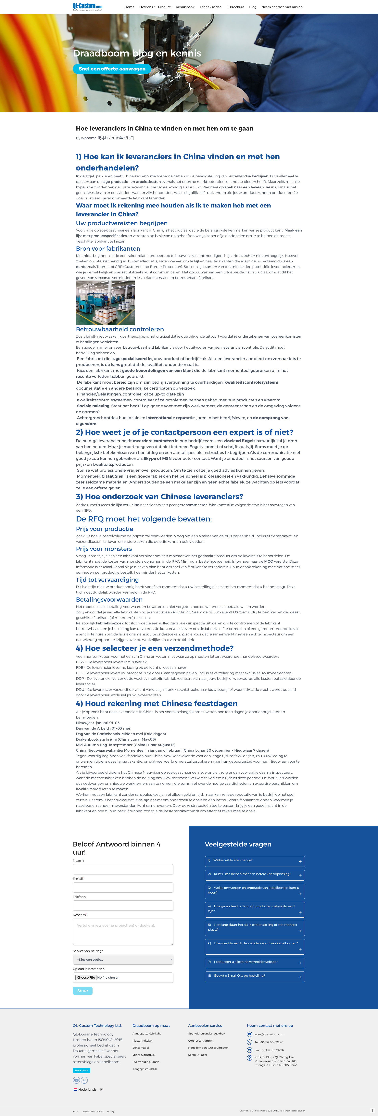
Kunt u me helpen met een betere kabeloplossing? (255, 875)
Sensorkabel (140, 1047)
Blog (252, 7)
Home (129, 7)
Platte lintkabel (142, 1040)
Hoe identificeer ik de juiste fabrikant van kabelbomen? (255, 947)
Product (164, 7)
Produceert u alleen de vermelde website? (255, 963)
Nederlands (87, 1089)
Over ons (146, 7)
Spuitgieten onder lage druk (206, 1033)
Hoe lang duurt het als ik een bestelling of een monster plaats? (255, 928)
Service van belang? (88, 951)
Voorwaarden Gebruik (93, 1111)
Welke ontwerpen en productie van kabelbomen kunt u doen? (255, 891)
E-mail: (78, 879)
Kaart (75, 1111)
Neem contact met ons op (282, 7)
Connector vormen (200, 1040)
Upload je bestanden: (89, 969)
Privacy (110, 1111)
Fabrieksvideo (210, 7)
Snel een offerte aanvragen (112, 69)
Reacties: (80, 915)
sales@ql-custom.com (269, 1034)
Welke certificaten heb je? (255, 861)
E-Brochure (235, 7)
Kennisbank (185, 7)
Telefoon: (79, 897)
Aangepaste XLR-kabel (147, 1033)
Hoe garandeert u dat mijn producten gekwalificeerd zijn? (255, 910)
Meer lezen (81, 1070)
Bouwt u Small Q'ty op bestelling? (255, 976)
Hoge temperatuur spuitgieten (208, 1047)
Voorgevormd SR (143, 1055)
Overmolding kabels (145, 1062)
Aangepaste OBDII (144, 1069)
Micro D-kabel (197, 1055)
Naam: (78, 860)
